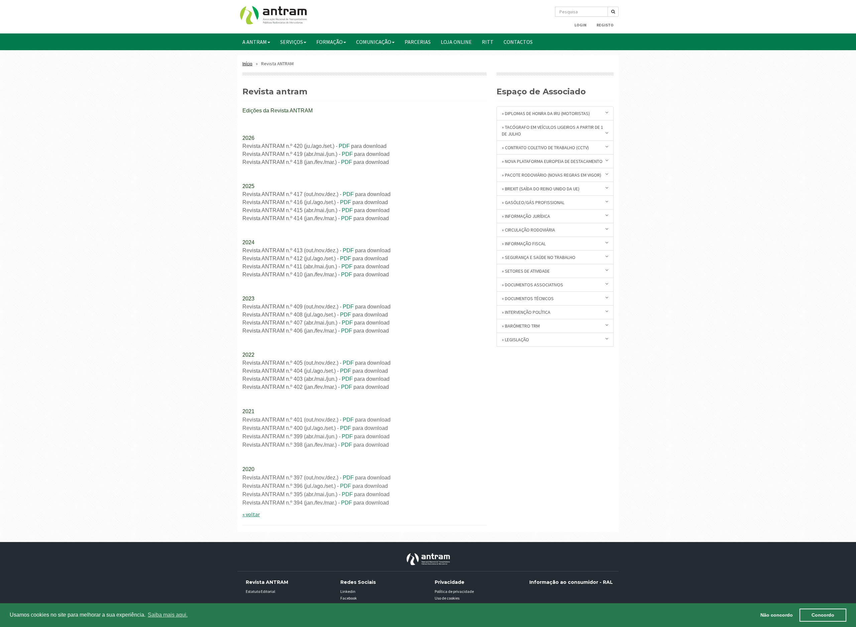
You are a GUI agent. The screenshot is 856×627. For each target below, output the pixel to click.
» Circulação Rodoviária (528, 230)
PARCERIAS (418, 41)
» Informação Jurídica (526, 216)
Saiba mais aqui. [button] (168, 615)
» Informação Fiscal (524, 244)
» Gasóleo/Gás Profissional (533, 202)
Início (247, 64)
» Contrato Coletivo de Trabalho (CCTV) (545, 148)
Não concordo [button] (776, 615)
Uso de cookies (447, 598)
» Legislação (515, 340)
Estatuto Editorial (260, 591)
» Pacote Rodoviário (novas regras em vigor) (551, 175)
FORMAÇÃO (329, 41)
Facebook (348, 598)
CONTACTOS (518, 41)
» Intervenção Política (526, 312)
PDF (344, 146)
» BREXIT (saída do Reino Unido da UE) (540, 189)
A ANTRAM (254, 41)
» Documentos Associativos (532, 285)
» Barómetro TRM (521, 326)
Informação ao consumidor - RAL (571, 582)
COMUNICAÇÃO (373, 41)
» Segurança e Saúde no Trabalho (538, 257)
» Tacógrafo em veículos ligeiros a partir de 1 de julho (552, 130)
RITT (488, 41)
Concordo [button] (823, 615)
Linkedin (347, 591)
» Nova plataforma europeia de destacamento (552, 161)
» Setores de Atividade (526, 271)
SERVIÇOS (291, 41)
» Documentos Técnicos (528, 298)
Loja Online (456, 41)
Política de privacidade (454, 591)
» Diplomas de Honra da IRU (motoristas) (546, 113)
